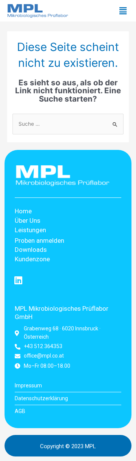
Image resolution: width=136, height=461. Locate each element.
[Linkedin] (18, 280)
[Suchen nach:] (68, 124)
